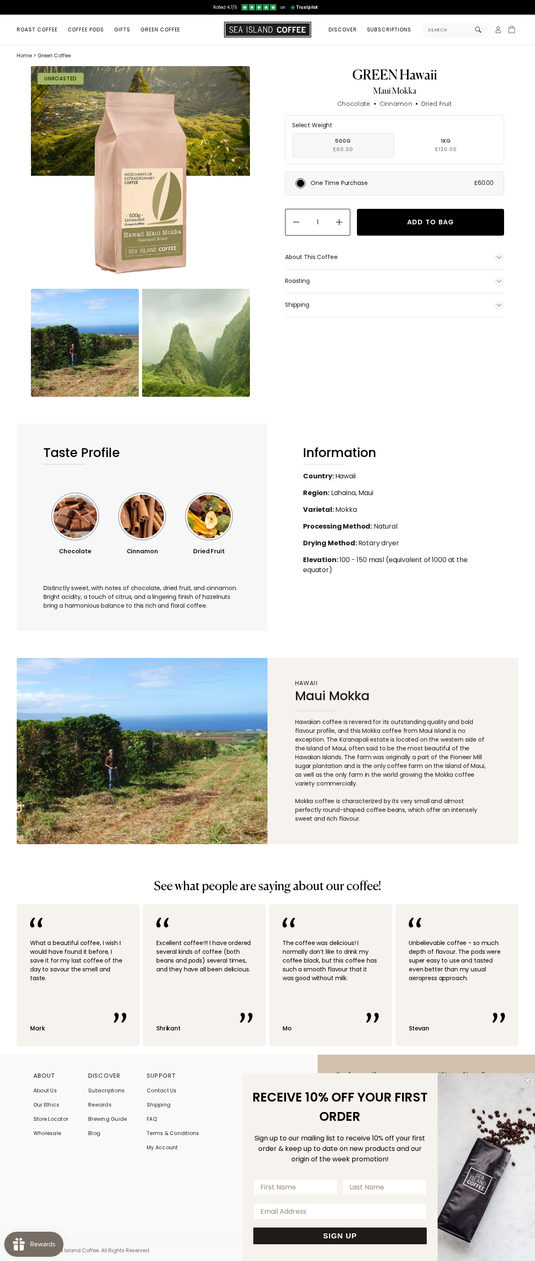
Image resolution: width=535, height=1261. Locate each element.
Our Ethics (46, 1104)
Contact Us (161, 1090)
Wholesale (47, 1133)
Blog (94, 1133)
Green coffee (160, 29)
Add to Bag (430, 222)
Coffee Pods (86, 29)
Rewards (100, 1104)
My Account (162, 1147)
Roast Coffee (37, 29)
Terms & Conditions (173, 1133)
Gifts (122, 29)
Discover (343, 29)
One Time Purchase (402, 183)
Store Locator (50, 1118)
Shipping (159, 1104)
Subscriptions (389, 29)
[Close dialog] (527, 1080)
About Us (45, 1090)
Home (24, 55)
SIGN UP (340, 1236)
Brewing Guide (107, 1118)
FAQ (152, 1118)
